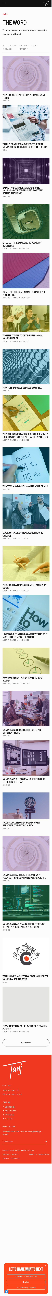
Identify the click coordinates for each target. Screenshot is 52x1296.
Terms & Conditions (39, 1155)
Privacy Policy (11, 1155)
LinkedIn (10, 1107)
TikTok (9, 1119)
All (4, 45)
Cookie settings (11, 1159)
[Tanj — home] (46, 3)
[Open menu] (4, 3)
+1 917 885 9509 (12, 1094)
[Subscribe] (45, 1141)
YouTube (9, 1115)
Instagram (10, 1111)
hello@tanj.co (11, 1090)
